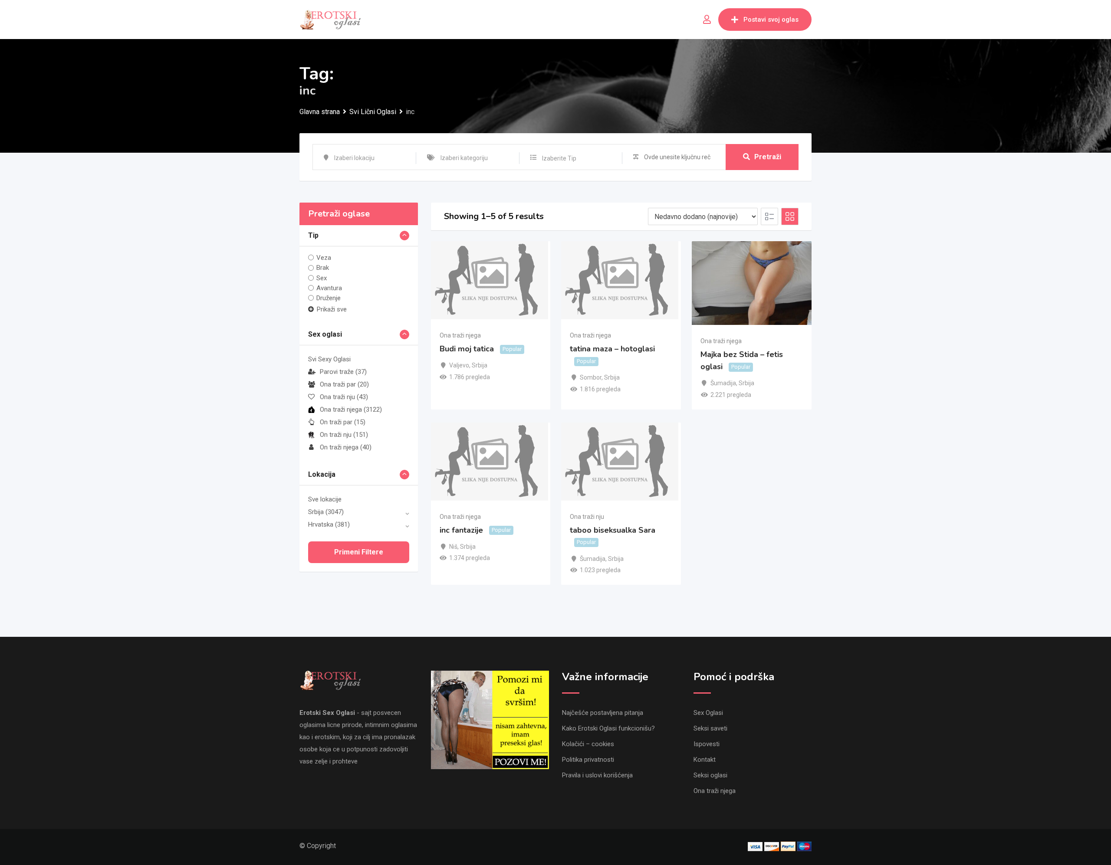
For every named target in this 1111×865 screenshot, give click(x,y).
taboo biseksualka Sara (612, 530)
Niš (453, 546)
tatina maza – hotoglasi (612, 349)
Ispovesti (707, 744)
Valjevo (459, 365)
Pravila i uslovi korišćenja (597, 775)
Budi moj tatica (467, 349)
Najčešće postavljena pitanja (602, 713)
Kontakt (705, 759)
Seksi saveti (710, 728)
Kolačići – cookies (588, 744)
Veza (323, 258)
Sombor (591, 377)
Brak (322, 268)
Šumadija (723, 383)
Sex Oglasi (708, 713)
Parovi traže (343, 372)
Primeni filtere (358, 552)
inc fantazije (461, 530)
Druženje (328, 298)
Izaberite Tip (559, 158)
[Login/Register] (707, 19)
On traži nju (344, 435)
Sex (321, 278)
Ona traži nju (344, 397)
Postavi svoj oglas (771, 19)
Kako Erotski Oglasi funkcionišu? (608, 728)
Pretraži (767, 157)
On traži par (342, 422)
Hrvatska (329, 524)
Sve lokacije (325, 499)
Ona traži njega (351, 409)
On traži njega (345, 447)
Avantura (329, 288)
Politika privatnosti (588, 759)
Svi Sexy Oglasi (329, 359)
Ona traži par (344, 384)
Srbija (326, 512)
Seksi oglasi (710, 775)
